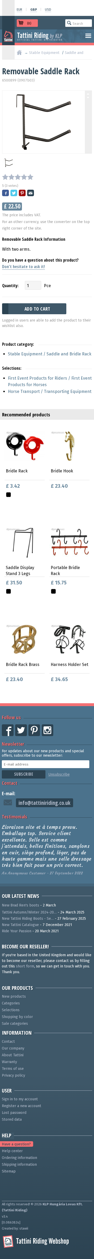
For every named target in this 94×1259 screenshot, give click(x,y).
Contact (9, 783)
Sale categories (15, 1023)
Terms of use (13, 1068)
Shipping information (19, 1164)
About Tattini (13, 1055)
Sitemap (9, 1171)
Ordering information (19, 1158)
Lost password (14, 1112)
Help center (12, 1151)
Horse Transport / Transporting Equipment (49, 391)
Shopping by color (17, 1017)
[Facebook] (5, 193)
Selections (11, 1010)
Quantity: (10, 285)
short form (25, 966)
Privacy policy (13, 1075)
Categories (11, 1003)
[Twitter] (14, 193)
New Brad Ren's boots (20, 905)
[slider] (17, 177)
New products (14, 996)
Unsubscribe (59, 774)
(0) (29, 23)
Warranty (9, 1062)
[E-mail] (30, 193)
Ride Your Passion (16, 931)
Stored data (12, 1119)
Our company (13, 1048)
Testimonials (14, 816)
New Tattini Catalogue (20, 925)
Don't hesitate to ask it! (23, 266)
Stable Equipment (44, 53)
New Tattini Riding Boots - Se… (28, 918)
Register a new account (21, 1106)
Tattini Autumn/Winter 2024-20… (29, 912)
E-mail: (8, 793)
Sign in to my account (20, 1099)
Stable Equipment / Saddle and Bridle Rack (49, 353)
